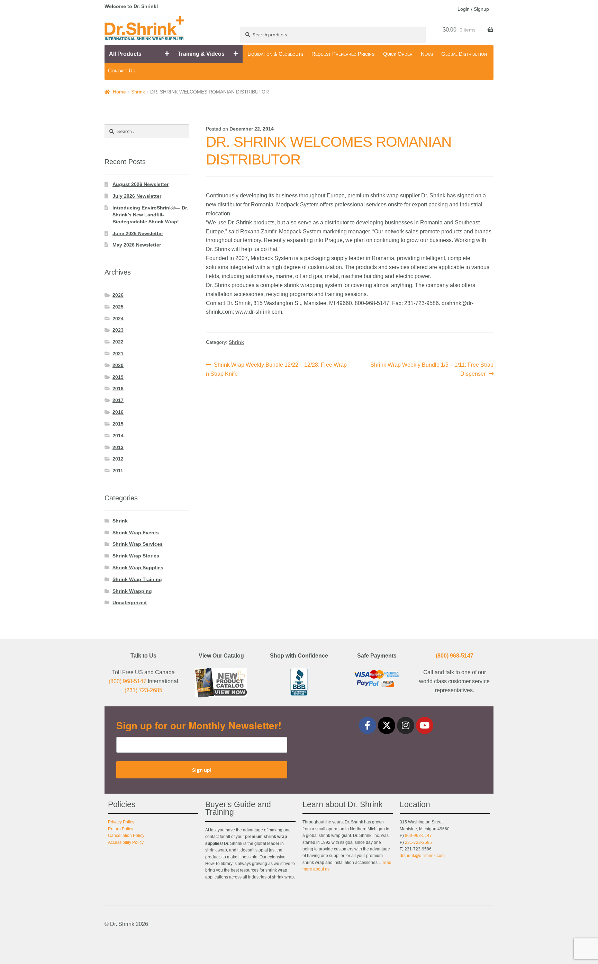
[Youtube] (424, 725)
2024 (118, 318)
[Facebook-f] (367, 725)
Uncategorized (129, 602)
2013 (118, 447)
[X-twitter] (386, 725)
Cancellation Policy (126, 835)
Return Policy (120, 829)
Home (119, 92)
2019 (118, 377)
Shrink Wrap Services (137, 544)
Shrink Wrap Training (137, 579)
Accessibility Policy (126, 842)
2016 (118, 412)
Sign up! (201, 769)
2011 (117, 470)
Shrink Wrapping (132, 591)
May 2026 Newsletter (136, 245)
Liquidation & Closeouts (275, 54)
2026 (118, 295)
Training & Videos (201, 54)
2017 (118, 400)
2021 (118, 353)
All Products (125, 54)
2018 (118, 388)
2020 (118, 365)
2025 (118, 307)
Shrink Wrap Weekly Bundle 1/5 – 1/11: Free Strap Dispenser (431, 368)
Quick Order (398, 54)
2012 (118, 459)
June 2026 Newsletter (137, 233)
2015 (118, 424)
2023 (118, 330)
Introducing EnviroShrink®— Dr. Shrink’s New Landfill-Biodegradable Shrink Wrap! (150, 214)
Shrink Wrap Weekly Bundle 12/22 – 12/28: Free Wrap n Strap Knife (276, 368)
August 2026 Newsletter (140, 184)
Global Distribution (464, 54)
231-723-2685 (418, 842)
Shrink (138, 92)
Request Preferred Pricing (343, 54)
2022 (118, 342)
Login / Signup (473, 9)
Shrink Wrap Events (135, 532)
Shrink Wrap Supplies (137, 567)
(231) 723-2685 (143, 690)
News (427, 54)
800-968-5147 (418, 835)
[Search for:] (147, 131)
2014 (118, 435)
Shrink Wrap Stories (135, 556)
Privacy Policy (121, 822)
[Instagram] (405, 725)
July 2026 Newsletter (136, 196)
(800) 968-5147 (127, 681)
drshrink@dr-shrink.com (422, 855)
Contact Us (121, 70)
